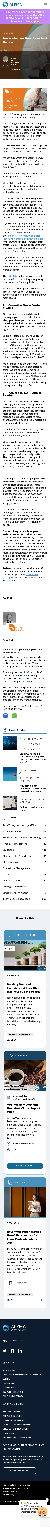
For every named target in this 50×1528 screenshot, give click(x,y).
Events (6, 1378)
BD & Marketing (11, 1411)
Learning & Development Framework (23, 1374)
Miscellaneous (10, 862)
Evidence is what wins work (31, 808)
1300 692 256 (16, 1340)
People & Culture (11, 880)
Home (6, 33)
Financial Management (15, 843)
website (32, 577)
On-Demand (9, 1383)
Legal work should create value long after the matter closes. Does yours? (32, 758)
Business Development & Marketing (31, 779)
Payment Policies (10, 1491)
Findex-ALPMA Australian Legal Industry (24, 237)
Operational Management (32, 739)
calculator (13, 276)
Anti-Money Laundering (19, 825)
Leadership (8, 849)
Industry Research (13, 1391)
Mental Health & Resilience (17, 856)
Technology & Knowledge (32, 749)
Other (6, 874)
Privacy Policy (8, 1494)
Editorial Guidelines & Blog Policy (16, 1485)
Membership (9, 1370)
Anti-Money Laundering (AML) (31, 771)
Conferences (10, 1387)
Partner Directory (13, 1396)
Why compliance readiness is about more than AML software (32, 788)
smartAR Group (26, 672)
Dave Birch (8, 640)
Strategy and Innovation (15, 892)
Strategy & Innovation (30, 744)
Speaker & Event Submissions (15, 1488)
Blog (12, 33)
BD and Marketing (12, 831)
